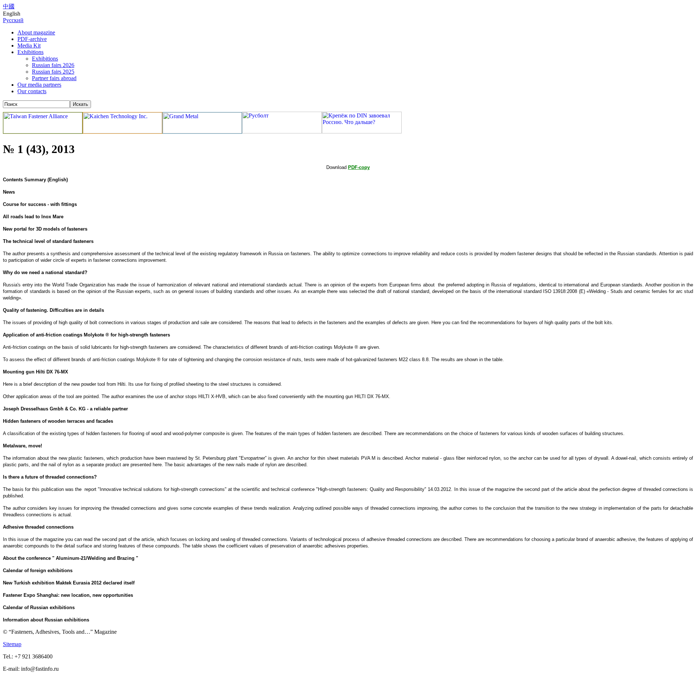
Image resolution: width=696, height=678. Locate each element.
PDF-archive (32, 39)
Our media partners (39, 85)
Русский (13, 20)
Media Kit (29, 45)
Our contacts (31, 91)
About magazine (36, 32)
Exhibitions (30, 52)
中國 (8, 6)
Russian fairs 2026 (53, 65)
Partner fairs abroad (54, 78)
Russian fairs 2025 (53, 72)
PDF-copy (359, 167)
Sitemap (12, 644)
